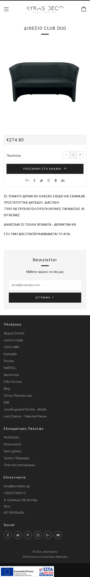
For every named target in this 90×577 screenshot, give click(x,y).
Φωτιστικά (11, 375)
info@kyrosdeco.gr (17, 486)
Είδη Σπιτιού (13, 382)
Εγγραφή (43, 297)
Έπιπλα (9, 361)
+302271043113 (15, 493)
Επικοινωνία (12, 444)
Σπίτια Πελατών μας (18, 395)
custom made (13, 340)
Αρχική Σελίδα (14, 333)
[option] (45, 82)
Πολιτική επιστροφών (19, 465)
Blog (7, 389)
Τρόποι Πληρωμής (17, 458)
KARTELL (10, 368)
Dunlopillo (10, 354)
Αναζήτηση (11, 437)
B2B (6, 402)
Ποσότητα (13, 156)
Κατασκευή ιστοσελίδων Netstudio (46, 556)
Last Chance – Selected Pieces (25, 416)
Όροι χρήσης (13, 451)
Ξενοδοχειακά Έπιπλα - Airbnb (25, 409)
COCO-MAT (12, 347)
